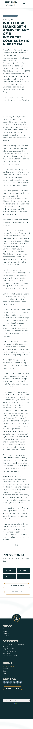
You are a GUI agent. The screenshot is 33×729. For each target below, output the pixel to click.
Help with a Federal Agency (13, 644)
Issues (5, 631)
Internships (7, 646)
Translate (22, 703)
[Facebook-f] (10, 682)
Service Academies (10, 655)
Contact (10, 678)
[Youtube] (20, 682)
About (8, 625)
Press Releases (10, 16)
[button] (28, 3)
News (7, 663)
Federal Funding (9, 651)
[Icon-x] (14, 682)
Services (10, 641)
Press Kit (6, 636)
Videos (5, 669)
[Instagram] (17, 682)
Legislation (7, 633)
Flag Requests (8, 649)
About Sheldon (9, 629)
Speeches (6, 671)
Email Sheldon (8, 658)
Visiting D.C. (7, 653)
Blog (5, 673)
